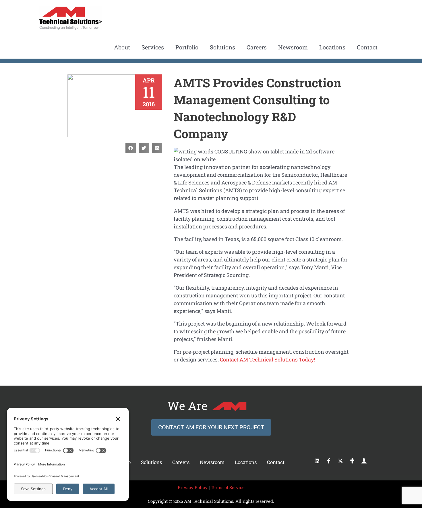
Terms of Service (228, 487)
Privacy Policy (193, 487)
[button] (130, 148)
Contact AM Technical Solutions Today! (267, 359)
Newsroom (212, 462)
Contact (275, 462)
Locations (246, 462)
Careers (180, 462)
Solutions (151, 462)
